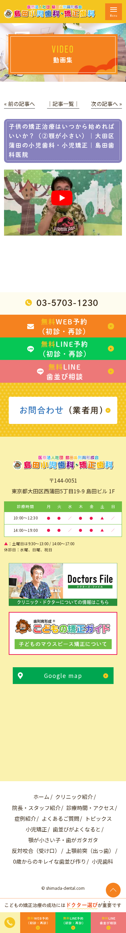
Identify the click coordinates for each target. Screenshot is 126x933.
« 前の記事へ (19, 104)
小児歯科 (102, 861)
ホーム (41, 797)
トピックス (98, 818)
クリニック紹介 (74, 797)
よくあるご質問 (60, 818)
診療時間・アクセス (90, 808)
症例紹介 (25, 818)
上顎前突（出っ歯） (90, 851)
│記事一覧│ (63, 104)
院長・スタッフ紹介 (36, 808)
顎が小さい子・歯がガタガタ (63, 840)
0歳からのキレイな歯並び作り (49, 861)
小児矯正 (36, 829)
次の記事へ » (106, 104)
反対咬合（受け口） (36, 851)
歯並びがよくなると (77, 829)
